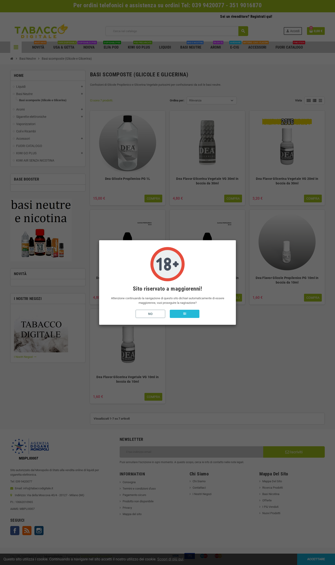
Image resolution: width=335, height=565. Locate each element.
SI (184, 313)
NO (150, 314)
